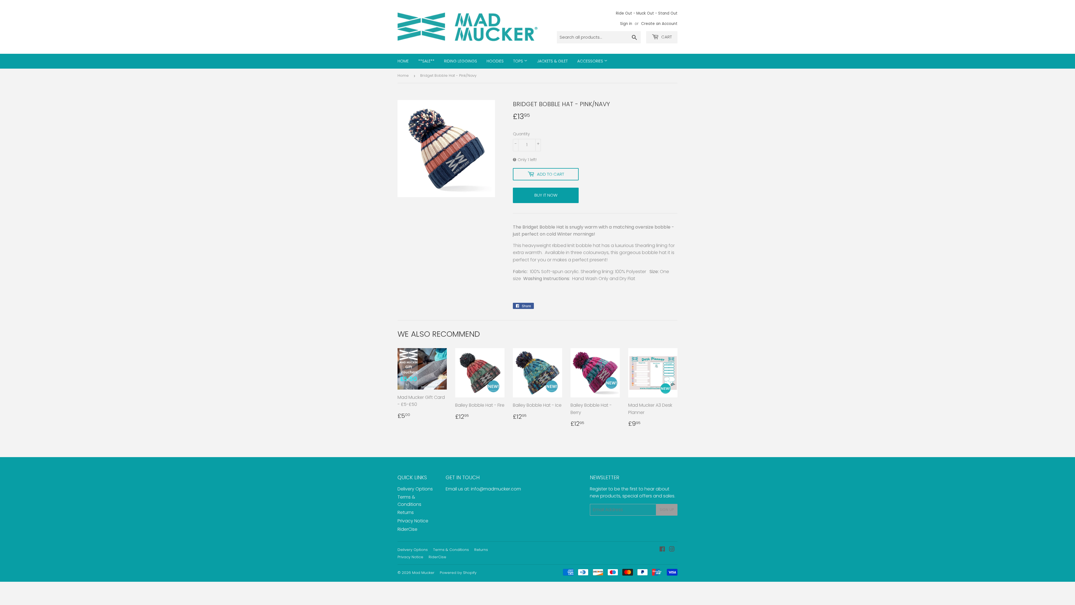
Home (403, 61)
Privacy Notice (413, 521)
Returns (406, 512)
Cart (666, 37)
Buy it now (545, 195)
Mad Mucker (423, 572)
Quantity (521, 134)
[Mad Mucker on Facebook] (662, 549)
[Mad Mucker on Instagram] (672, 549)
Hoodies (495, 61)
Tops (518, 61)
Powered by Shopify (458, 572)
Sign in (626, 23)
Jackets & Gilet (552, 61)
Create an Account (659, 23)
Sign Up (667, 509)
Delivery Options (415, 489)
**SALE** (426, 61)
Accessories (590, 61)
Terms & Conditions (451, 549)
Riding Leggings (460, 61)
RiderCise (407, 529)
